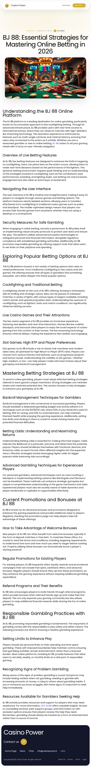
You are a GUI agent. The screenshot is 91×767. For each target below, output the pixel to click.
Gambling (30, 31)
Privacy (70, 759)
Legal (84, 759)
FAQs (31, 751)
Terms (77, 759)
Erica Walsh (61, 31)
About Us (61, 759)
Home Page (10, 751)
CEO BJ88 (46, 705)
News (22, 751)
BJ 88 (55, 143)
